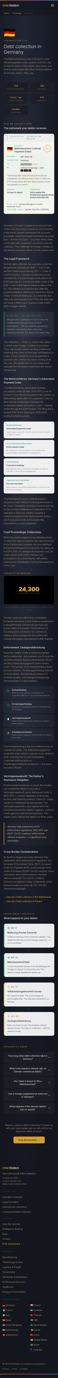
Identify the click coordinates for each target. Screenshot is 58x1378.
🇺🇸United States (38, 1339)
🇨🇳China (34, 1335)
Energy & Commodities (14, 1291)
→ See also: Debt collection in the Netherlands (27, 897)
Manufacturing (9, 1257)
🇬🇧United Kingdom (12, 1325)
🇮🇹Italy (6, 1315)
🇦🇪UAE (34, 1320)
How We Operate (11, 1224)
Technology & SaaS (12, 1262)
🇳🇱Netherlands (10, 1330)
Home (6, 13)
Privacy (5, 1369)
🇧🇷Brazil (34, 1344)
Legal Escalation (10, 1202)
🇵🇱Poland (35, 1305)
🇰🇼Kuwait (35, 1330)
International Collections (14, 1207)
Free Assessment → (29, 1140)
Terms (14, 1369)
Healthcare (8, 1287)
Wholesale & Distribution (14, 1277)
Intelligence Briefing (12, 1229)
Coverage (16, 13)
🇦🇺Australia (36, 1349)
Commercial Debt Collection (16, 1212)
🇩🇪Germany (8, 1305)
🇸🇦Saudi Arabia (38, 1325)
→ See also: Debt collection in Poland (23, 901)
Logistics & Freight (11, 1267)
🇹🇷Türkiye (35, 1315)
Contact (6, 1239)
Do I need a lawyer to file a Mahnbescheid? (28, 1082)
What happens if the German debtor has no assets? (27, 1108)
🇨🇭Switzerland (10, 1335)
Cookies (24, 1369)
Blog (4, 1234)
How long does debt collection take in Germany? (27, 1057)
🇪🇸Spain (6, 1320)
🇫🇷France (7, 1310)
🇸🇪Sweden (36, 1310)
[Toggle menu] (52, 5)
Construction (8, 1272)
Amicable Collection (12, 1197)
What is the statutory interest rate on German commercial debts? (27, 1070)
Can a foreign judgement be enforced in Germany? (27, 1095)
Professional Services (13, 1282)
